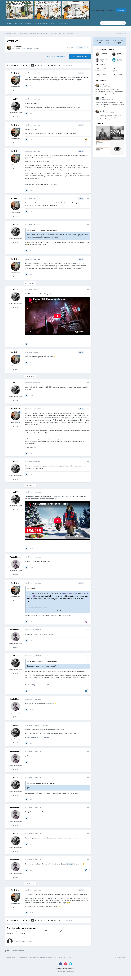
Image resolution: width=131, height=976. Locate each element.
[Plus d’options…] (88, 73)
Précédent (14, 65)
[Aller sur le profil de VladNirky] (9, 48)
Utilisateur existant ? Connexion (102, 10)
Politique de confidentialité (65, 968)
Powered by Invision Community (65, 973)
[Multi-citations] (26, 86)
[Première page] (7, 65)
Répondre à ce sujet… (25, 941)
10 (48, 65)
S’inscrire (121, 10)
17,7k (16, 90)
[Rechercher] (124, 23)
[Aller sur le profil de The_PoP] (114, 60)
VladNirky (18, 46)
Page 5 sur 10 (68, 65)
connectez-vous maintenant (72, 931)
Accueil (9, 23)
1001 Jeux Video (34, 49)
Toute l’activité (63, 23)
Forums (53, 23)
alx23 (15, 99)
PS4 (33, 596)
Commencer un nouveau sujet (55, 56)
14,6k (16, 117)
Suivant (54, 65)
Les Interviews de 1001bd (23, 23)
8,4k (16, 574)
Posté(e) (32, 73)
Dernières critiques (41, 23)
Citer (31, 86)
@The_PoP (70, 864)
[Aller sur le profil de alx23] (15, 106)
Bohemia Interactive (69, 593)
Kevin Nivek (15, 557)
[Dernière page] (59, 65)
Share (70, 47)
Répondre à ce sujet (80, 56)
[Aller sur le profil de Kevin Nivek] (15, 564)
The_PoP (120, 59)
